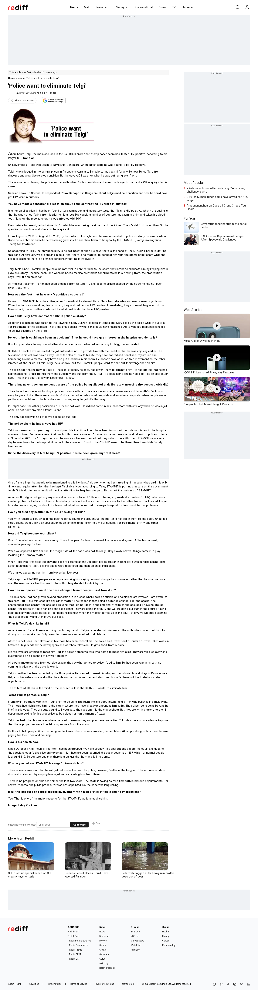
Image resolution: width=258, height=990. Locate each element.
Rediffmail (73, 931)
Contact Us (128, 984)
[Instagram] (234, 984)
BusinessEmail (144, 7)
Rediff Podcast (107, 968)
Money (120, 7)
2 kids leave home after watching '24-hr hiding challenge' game (216, 190)
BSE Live (135, 931)
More (186, 7)
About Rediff (14, 984)
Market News (137, 940)
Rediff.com (156, 984)
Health (165, 931)
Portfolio (135, 949)
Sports (102, 945)
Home (74, 7)
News (100, 7)
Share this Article (24, 100)
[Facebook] (227, 984)
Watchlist (136, 945)
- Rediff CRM (74, 954)
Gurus (162, 7)
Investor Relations (104, 984)
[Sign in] (247, 7)
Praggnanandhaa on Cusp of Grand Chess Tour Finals (217, 207)
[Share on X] (221, 984)
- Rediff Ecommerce (78, 945)
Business (104, 936)
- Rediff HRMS (75, 949)
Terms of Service (78, 984)
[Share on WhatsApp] (214, 984)
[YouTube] (241, 984)
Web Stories (193, 310)
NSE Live (135, 936)
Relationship (168, 945)
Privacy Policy (54, 984)
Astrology (104, 963)
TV (174, 7)
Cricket (103, 949)
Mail (86, 7)
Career (165, 940)
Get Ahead (104, 954)
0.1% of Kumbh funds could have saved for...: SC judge (217, 198)
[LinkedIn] (248, 984)
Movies (103, 940)
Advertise (34, 984)
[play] (217, 326)
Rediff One (73, 936)
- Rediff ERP (74, 959)
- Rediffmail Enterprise (79, 940)
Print (98, 823)
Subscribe (79, 824)
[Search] (237, 7)
